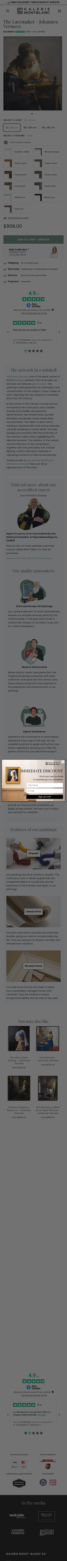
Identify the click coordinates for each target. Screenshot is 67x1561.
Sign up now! (44, 796)
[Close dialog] (63, 761)
